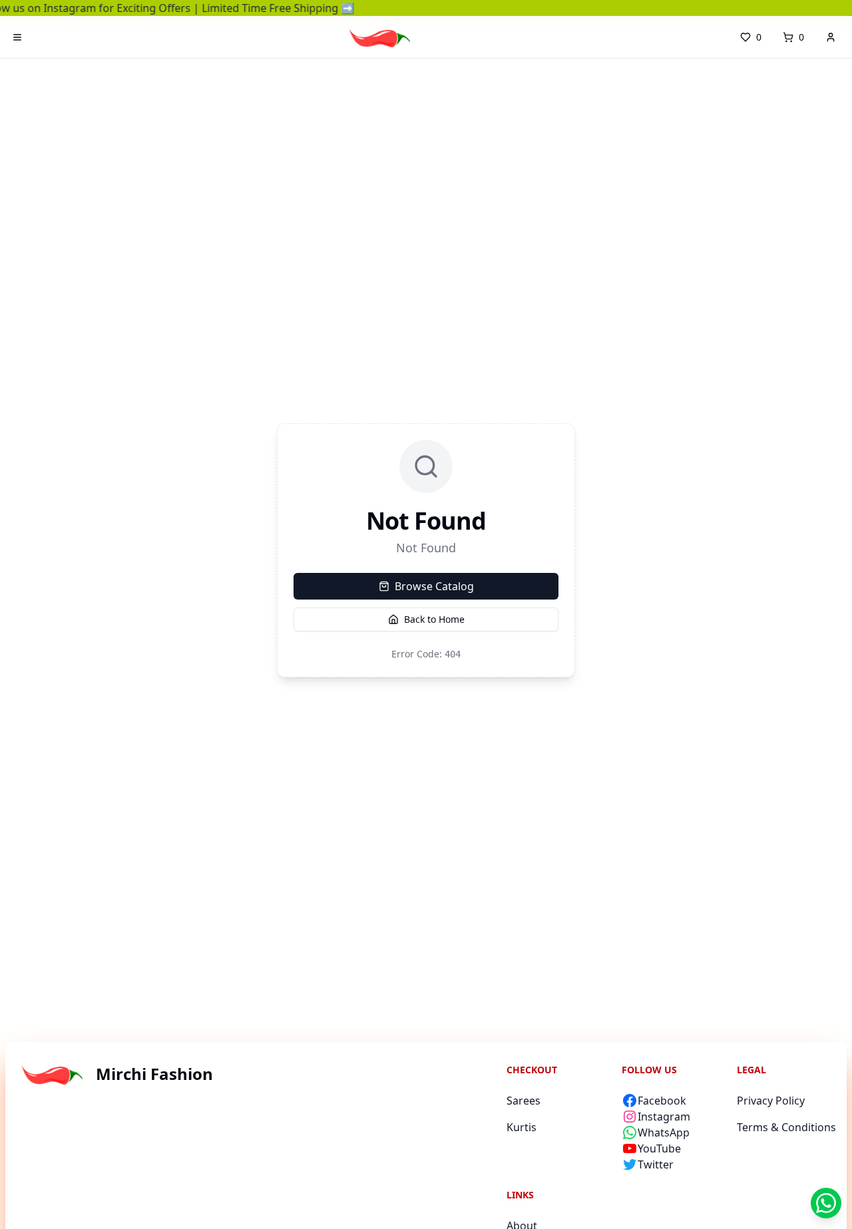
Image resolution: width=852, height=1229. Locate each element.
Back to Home (434, 619)
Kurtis (521, 1127)
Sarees (523, 1100)
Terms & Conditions (786, 1127)
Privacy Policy (771, 1100)
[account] (830, 37)
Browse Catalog (434, 586)
